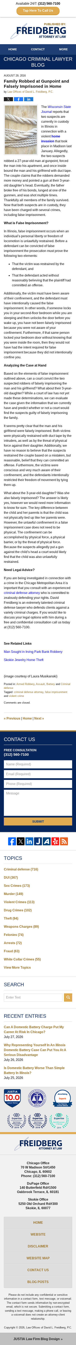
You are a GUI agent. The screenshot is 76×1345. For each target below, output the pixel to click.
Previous (12, 718)
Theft (11, 918)
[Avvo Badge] (62, 1098)
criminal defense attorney (28, 692)
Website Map (38, 1258)
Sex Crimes (17, 885)
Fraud (11, 951)
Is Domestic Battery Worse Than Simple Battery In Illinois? (34, 1070)
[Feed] (64, 841)
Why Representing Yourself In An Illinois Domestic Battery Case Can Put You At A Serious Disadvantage (35, 1050)
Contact (38, 49)
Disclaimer (38, 1246)
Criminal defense (21, 869)
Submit (38, 821)
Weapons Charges (21, 926)
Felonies (14, 935)
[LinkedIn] (29, 841)
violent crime (16, 695)
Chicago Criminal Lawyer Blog (38, 31)
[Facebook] (12, 841)
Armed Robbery (25, 684)
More (63, 49)
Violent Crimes (19, 902)
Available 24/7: (38, 7)
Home (12, 49)
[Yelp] (55, 841)
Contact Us (38, 1270)
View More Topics (17, 967)
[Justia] (38, 841)
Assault (40, 684)
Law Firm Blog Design (36, 1339)
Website (38, 1234)
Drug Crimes (18, 910)
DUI (11, 877)
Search (68, 997)
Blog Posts (38, 1282)
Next (39, 718)
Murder (13, 894)
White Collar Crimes (22, 959)
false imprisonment (56, 692)
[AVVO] (47, 841)
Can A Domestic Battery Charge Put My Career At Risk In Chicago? (34, 1029)
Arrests (13, 943)
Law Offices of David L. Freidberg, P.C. (49, 1327)
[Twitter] (21, 841)
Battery (50, 684)
